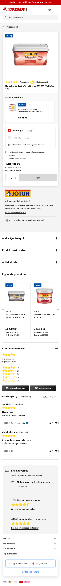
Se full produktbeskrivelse (15, 212)
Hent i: (15, 137)
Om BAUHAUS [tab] (9, 548)
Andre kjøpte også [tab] (13, 238)
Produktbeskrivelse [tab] (13, 250)
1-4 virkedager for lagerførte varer (26, 475)
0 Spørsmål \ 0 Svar (9, 361)
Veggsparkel (12, 27)
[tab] (9, 397)
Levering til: (18, 130)
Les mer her (22, 486)
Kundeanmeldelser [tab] (13, 348)
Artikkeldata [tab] (9, 262)
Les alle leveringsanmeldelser (24, 527)
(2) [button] (17, 367)
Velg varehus (24, 138)
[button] (15, 388)
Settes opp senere (30, 571)
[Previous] (3, 309)
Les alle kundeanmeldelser (23, 509)
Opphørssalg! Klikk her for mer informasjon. (30, 2)
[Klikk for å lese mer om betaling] (16, 582)
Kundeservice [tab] (9, 543)
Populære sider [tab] (10, 553)
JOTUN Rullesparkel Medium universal (26, 220)
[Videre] (58, 309)
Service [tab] (6, 538)
